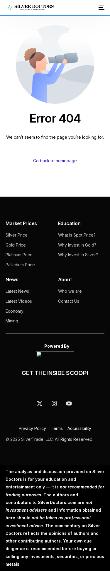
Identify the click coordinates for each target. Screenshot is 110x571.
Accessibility (79, 428)
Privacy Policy (33, 428)
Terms (57, 428)
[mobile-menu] (100, 7)
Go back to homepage (55, 160)
